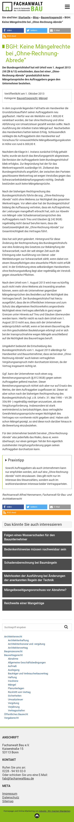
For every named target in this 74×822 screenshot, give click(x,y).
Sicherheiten (14, 695)
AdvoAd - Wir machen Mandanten (54, 811)
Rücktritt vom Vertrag (19, 692)
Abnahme (13, 658)
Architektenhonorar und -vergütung (26, 644)
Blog (36, 17)
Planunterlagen (16, 688)
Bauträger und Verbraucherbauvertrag (28, 673)
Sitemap (7, 801)
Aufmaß (12, 666)
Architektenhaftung (18, 640)
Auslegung (13, 669)
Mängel (43, 98)
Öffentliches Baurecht (16, 714)
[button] (13, 30)
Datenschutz (10, 797)
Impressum (9, 793)
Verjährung (14, 706)
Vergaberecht (11, 717)
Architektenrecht (13, 636)
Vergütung (13, 703)
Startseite (24, 17)
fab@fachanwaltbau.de (18, 778)
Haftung (12, 677)
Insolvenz (13, 680)
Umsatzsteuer (15, 699)
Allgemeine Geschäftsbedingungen (27, 662)
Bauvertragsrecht (51, 17)
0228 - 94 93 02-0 (14, 771)
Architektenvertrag (18, 647)
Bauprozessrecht (13, 651)
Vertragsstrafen (16, 710)
